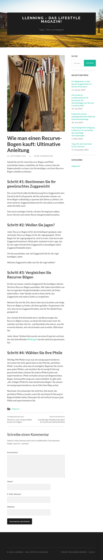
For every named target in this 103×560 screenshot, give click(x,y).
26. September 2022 (16, 156)
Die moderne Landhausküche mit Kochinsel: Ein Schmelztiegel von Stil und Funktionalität (82, 100)
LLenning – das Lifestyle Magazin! (31, 552)
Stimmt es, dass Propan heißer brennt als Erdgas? (19, 419)
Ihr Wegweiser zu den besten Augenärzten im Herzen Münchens (81, 84)
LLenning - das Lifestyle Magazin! (51, 20)
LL (30, 156)
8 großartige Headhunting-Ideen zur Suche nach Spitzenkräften (51, 419)
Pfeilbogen (32, 339)
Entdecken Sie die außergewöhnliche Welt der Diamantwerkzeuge (83, 116)
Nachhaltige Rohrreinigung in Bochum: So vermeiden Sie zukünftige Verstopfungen (83, 131)
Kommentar (13, 452)
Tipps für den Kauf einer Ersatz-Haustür (81, 145)
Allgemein (16, 409)
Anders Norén (79, 552)
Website (10, 506)
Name (10, 481)
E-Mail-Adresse (14, 494)
